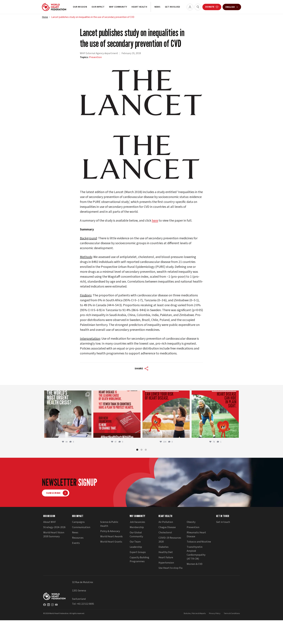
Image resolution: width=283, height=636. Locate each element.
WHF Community (118, 7)
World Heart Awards (111, 536)
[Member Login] (190, 7)
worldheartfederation (67, 393)
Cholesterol (165, 532)
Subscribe (53, 493)
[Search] (198, 7)
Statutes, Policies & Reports (195, 613)
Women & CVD (194, 564)
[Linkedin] (48, 604)
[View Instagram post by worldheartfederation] (88, 434)
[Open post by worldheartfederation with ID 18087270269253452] (215, 414)
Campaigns (78, 522)
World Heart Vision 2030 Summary (53, 534)
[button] (137, 449)
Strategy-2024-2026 (54, 527)
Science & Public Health (109, 524)
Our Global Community (136, 534)
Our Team (135, 542)
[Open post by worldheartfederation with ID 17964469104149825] (67, 414)
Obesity (191, 522)
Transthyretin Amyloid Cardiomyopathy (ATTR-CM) (196, 553)
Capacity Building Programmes (139, 559)
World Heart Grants (111, 542)
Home (45, 17)
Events (76, 543)
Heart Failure (166, 557)
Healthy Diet (166, 552)
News (157, 7)
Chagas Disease (167, 527)
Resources (78, 538)
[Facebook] (44, 604)
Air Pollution (166, 522)
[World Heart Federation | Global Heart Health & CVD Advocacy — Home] (54, 7)
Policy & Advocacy (110, 531)
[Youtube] (56, 604)
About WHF (49, 522)
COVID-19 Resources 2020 (170, 540)
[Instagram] (52, 604)
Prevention (95, 57)
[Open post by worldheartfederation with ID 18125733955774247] (166, 414)
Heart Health (139, 7)
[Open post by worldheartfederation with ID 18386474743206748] (117, 414)
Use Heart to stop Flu (170, 568)
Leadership (136, 547)
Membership (137, 527)
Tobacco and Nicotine (199, 542)
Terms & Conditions (232, 613)
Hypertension (166, 562)
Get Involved (172, 7)
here (155, 220)
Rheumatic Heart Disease (196, 534)
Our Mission (80, 7)
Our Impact (98, 7)
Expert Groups (138, 552)
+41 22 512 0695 (85, 604)
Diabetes (164, 547)
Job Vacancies (137, 522)
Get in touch (223, 522)
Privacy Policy (214, 613)
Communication (81, 527)
